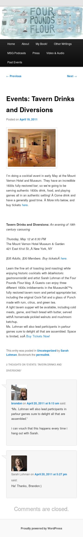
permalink (42, 355)
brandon (16, 403)
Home (11, 44)
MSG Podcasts (16, 53)
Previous (13, 76)
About (25, 44)
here (24, 205)
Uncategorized (46, 350)
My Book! (41, 44)
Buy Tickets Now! (38, 336)
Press (36, 53)
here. (64, 258)
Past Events (14, 62)
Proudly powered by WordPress (41, 528)
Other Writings (63, 44)
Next (72, 76)
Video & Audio (55, 53)
